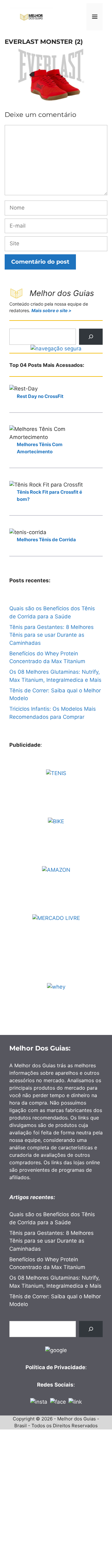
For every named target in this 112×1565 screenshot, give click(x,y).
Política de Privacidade (55, 1367)
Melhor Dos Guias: (40, 1048)
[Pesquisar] (91, 337)
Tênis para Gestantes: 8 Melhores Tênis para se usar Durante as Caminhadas (51, 635)
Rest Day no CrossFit (40, 396)
